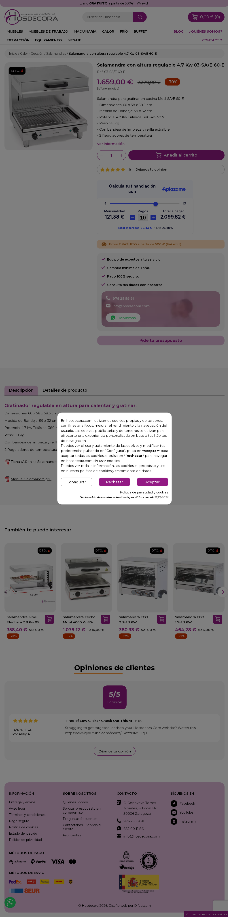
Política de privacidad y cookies (144, 492)
